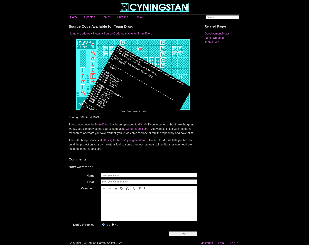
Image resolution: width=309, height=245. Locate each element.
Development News (217, 33)
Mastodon (206, 242)
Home (74, 17)
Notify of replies (83, 224)
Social (138, 17)
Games (106, 17)
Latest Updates (214, 37)
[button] (104, 189)
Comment (87, 188)
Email (90, 182)
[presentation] (104, 189)
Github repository (136, 128)
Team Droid (102, 124)
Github (142, 124)
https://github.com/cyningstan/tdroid (125, 140)
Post (183, 233)
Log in (234, 242)
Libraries (122, 17)
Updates (89, 17)
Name (90, 175)
